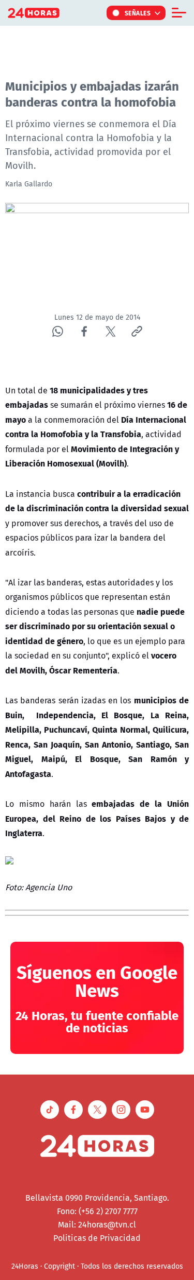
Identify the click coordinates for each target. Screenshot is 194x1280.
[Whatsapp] (57, 331)
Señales (138, 13)
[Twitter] (110, 331)
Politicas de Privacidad (97, 1238)
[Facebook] (84, 331)
